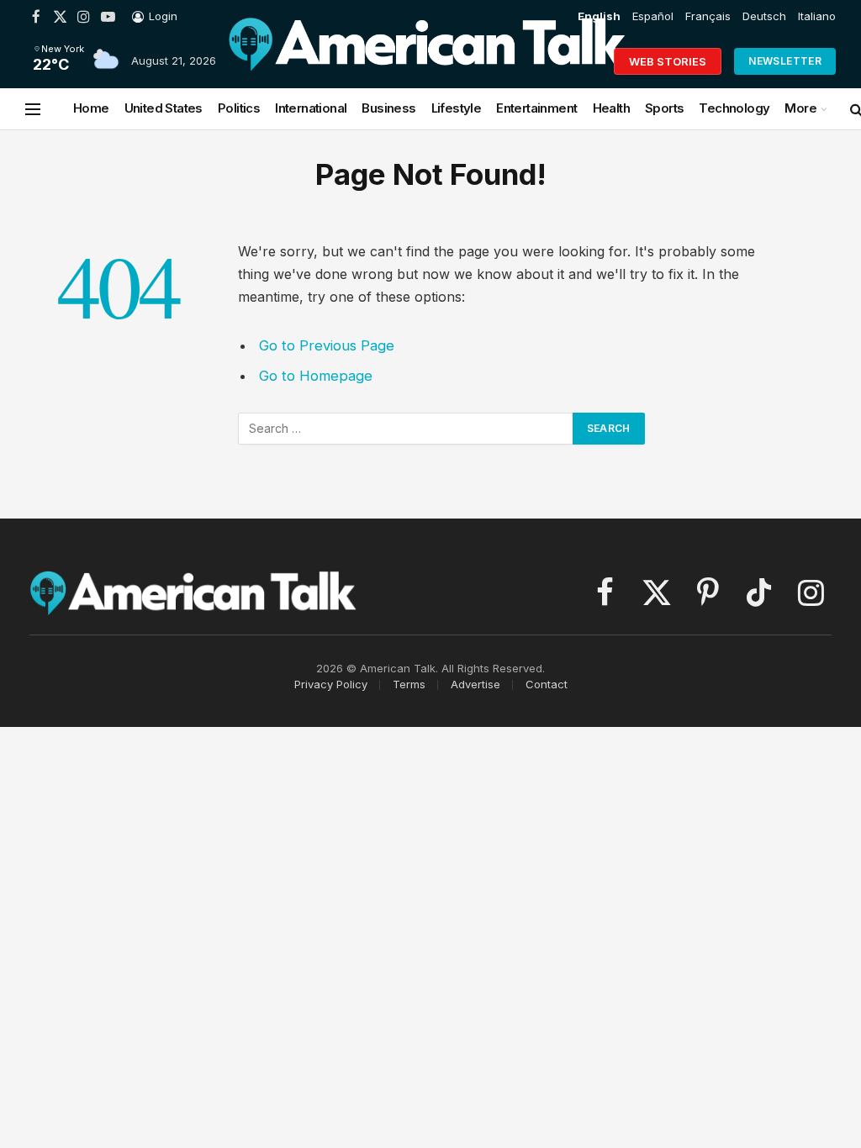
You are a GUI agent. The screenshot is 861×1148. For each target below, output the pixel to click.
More (800, 108)
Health (611, 108)
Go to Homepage (315, 375)
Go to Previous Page (326, 345)
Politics (239, 108)
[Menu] (32, 109)
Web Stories (667, 61)
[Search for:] (406, 429)
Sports (664, 108)
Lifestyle (456, 108)
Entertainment (536, 108)
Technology (734, 108)
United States (163, 108)
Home (91, 108)
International (310, 108)
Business (388, 108)
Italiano (817, 16)
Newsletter (784, 61)
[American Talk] (428, 61)
